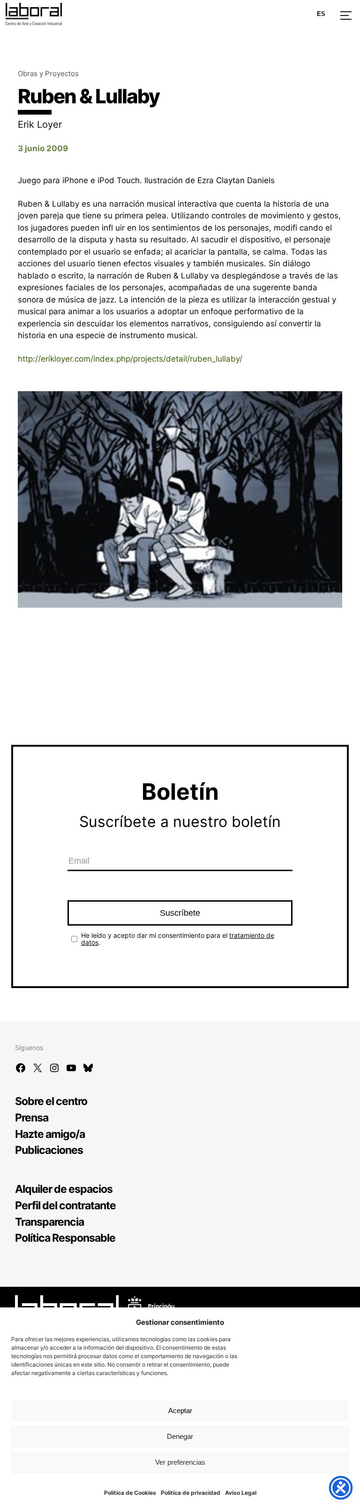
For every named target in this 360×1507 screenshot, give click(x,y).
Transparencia (49, 1221)
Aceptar (180, 1410)
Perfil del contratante (65, 1205)
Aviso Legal (240, 1492)
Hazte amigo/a (50, 1134)
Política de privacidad (190, 1492)
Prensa (31, 1117)
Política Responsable (65, 1237)
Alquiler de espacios (63, 1188)
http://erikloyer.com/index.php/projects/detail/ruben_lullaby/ (130, 358)
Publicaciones (49, 1150)
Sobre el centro (51, 1101)
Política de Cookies (130, 1492)
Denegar (180, 1436)
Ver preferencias (180, 1462)
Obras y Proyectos (48, 73)
